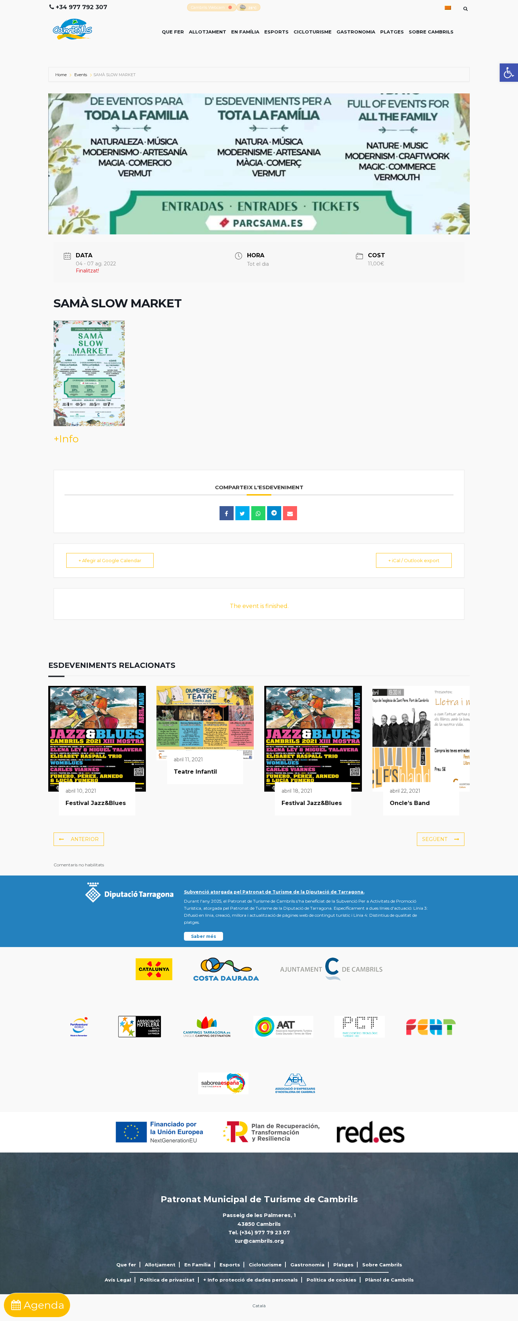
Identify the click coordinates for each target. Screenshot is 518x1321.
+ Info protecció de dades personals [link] (250, 1280)
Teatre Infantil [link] (195, 771)
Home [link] (61, 74)
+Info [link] (66, 439)
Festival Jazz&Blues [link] (96, 803)
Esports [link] (276, 32)
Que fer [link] (173, 32)
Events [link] (80, 74)
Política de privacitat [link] (167, 1280)
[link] (509, 72)
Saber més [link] (203, 936)
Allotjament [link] (207, 32)
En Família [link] (245, 32)
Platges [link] (392, 32)
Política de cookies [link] (331, 1280)
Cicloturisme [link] (313, 32)
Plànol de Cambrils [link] (389, 1280)
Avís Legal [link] (118, 1280)
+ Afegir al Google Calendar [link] (110, 560)
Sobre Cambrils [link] (431, 32)
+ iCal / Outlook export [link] (413, 560)
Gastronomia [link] (356, 32)
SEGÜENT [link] (434, 839)
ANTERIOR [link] (85, 839)
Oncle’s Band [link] (410, 803)
